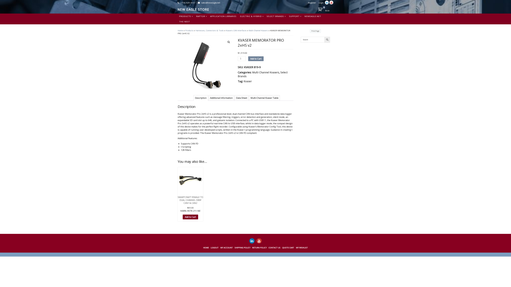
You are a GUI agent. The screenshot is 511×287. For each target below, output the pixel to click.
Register (312, 2)
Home (180, 30)
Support (294, 16)
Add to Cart (255, 58)
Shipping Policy (242, 247)
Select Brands (275, 16)
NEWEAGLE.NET (312, 16)
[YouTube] (259, 241)
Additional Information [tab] (221, 97)
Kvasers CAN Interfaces (236, 30)
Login (321, 2)
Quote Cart (288, 247)
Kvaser (248, 81)
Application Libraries (223, 16)
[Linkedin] (327, 2)
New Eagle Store (193, 9)
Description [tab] (201, 97)
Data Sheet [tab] (241, 97)
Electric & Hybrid (251, 16)
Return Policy (259, 247)
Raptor (200, 16)
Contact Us (274, 247)
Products (185, 16)
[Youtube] (331, 2)
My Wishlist (302, 247)
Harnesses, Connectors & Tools (209, 30)
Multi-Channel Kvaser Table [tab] (264, 97)
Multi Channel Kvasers (258, 30)
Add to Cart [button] (190, 217)
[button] (228, 42)
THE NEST (184, 21)
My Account (226, 247)
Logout (215, 247)
